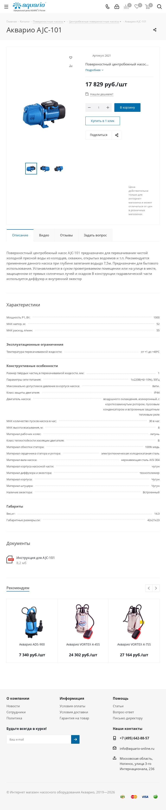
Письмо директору (128, 718)
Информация (72, 698)
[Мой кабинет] (117, 7)
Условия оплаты (72, 706)
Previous (149, 588)
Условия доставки (74, 712)
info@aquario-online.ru (137, 748)
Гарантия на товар (74, 718)
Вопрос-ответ (123, 712)
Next (156, 588)
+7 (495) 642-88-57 (134, 738)
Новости (13, 706)
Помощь (120, 698)
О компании (17, 698)
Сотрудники (16, 712)
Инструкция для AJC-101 (35, 557)
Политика (14, 718)
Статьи (118, 706)
